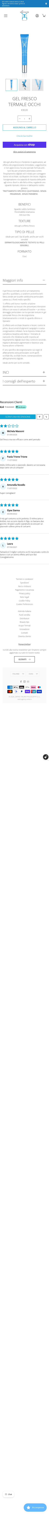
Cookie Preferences (24, 604)
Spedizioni (24, 582)
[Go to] (37, 16)
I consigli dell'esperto (19, 381)
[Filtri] (39, 416)
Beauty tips (24, 622)
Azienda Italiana (24, 611)
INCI (6, 372)
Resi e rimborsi (24, 586)
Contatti (24, 632)
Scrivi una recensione (17, 416)
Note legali (24, 597)
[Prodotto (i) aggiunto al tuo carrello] (44, 15)
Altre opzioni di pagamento (24, 151)
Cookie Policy (24, 600)
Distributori (24, 618)
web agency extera (24, 699)
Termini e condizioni (24, 579)
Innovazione (24, 629)
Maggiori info (13, 280)
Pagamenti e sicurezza (24, 590)
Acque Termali (24, 625)
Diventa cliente (24, 636)
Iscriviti (22, 659)
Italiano (16, 674)
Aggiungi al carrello (24, 127)
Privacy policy (24, 593)
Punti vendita (24, 614)
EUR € (31, 674)
